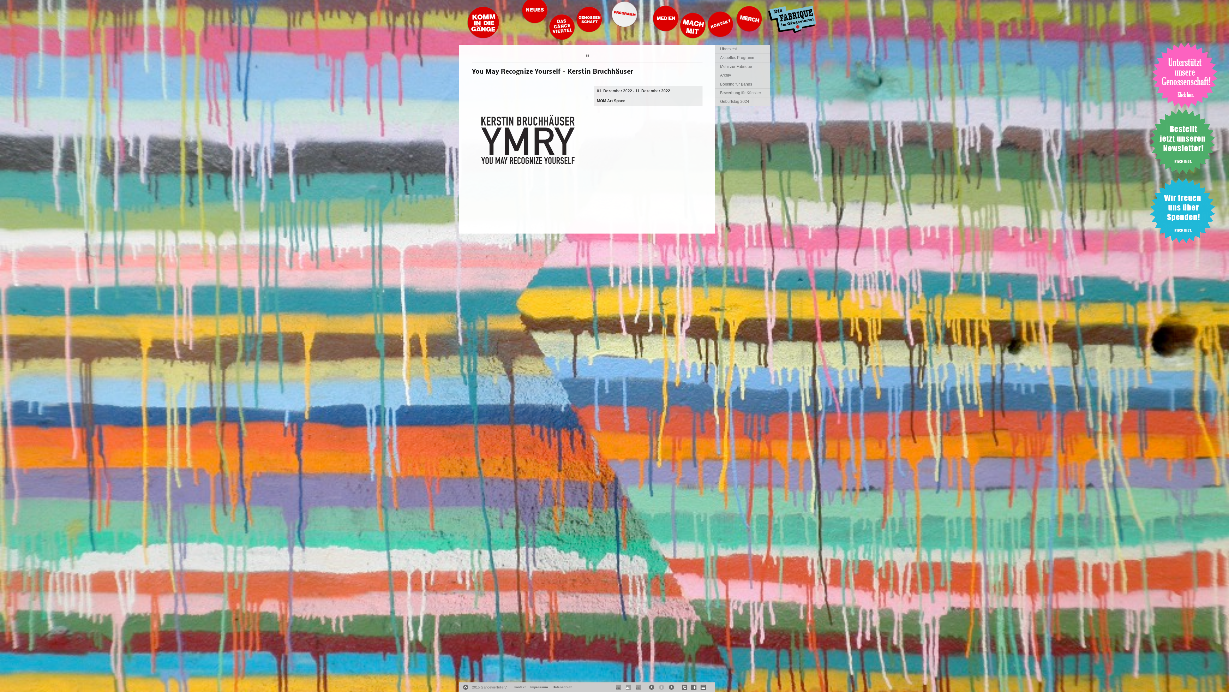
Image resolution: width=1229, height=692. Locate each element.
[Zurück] (587, 56)
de (628, 688)
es (638, 688)
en (618, 688)
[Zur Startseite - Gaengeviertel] (483, 36)
